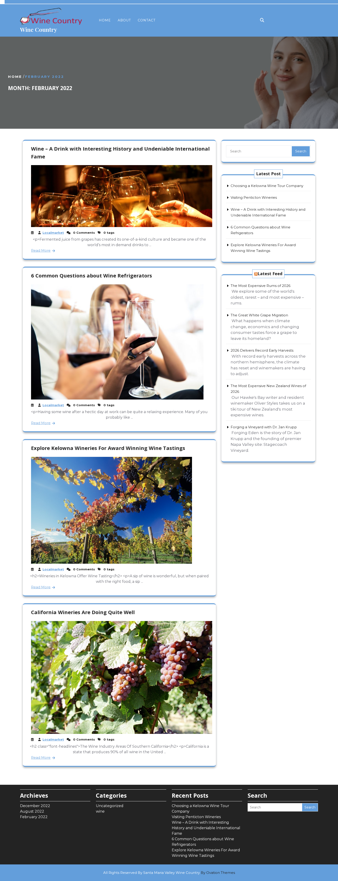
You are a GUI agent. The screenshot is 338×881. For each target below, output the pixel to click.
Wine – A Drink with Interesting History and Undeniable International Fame (206, 828)
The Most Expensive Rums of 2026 (260, 285)
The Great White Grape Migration (259, 315)
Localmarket (53, 232)
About (124, 20)
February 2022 (34, 817)
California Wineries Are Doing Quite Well (83, 612)
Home (105, 20)
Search (300, 151)
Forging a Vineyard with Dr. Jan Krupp (264, 427)
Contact (146, 20)
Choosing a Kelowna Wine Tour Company (267, 186)
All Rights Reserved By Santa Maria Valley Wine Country (169, 872)
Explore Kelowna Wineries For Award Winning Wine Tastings (108, 447)
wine (100, 811)
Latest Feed (270, 273)
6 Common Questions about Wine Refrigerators (91, 275)
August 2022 (32, 811)
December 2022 (35, 806)
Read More (41, 250)
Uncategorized (109, 806)
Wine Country (38, 29)
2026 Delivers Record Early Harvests (262, 350)
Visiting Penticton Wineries (254, 197)
